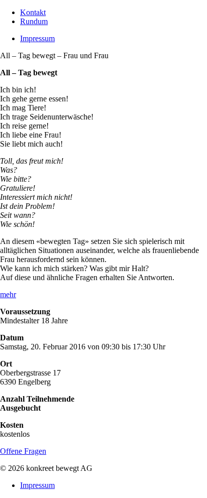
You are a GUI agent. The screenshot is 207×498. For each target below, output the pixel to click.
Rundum (34, 21)
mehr (8, 294)
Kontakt (33, 12)
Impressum (37, 38)
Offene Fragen (23, 451)
